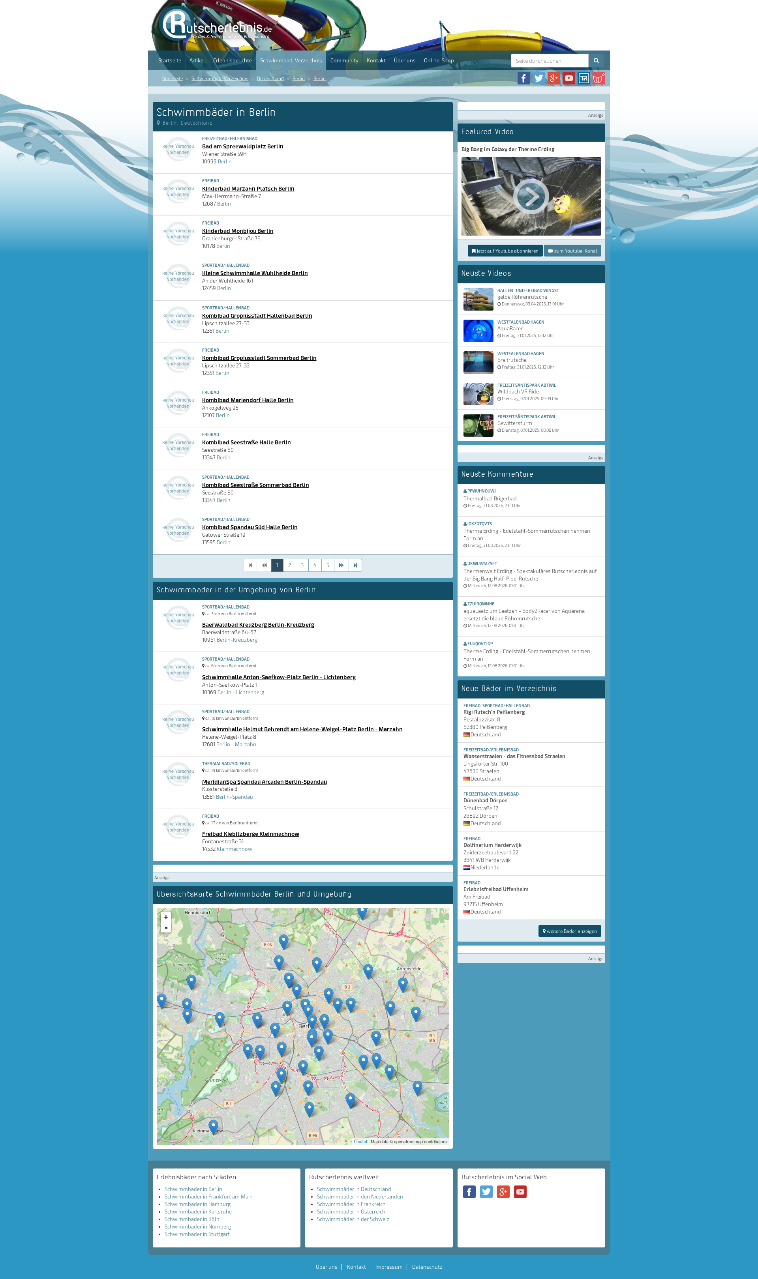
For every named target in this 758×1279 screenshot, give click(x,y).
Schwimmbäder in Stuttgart (197, 1234)
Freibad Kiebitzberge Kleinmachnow (250, 833)
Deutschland (270, 78)
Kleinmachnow (234, 849)
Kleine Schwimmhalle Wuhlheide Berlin (255, 272)
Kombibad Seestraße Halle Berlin (246, 442)
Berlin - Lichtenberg (241, 692)
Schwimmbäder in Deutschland (354, 1189)
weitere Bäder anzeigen (571, 931)
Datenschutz (427, 1267)
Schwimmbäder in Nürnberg (198, 1226)
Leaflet (360, 1141)
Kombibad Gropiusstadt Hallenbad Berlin (257, 315)
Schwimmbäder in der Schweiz (353, 1219)
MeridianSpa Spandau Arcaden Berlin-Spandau (264, 781)
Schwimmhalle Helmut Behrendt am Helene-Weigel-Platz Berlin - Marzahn (302, 728)
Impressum (389, 1267)
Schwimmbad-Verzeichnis (291, 60)
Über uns (405, 60)
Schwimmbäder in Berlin (193, 1189)
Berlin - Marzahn (236, 744)
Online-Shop (439, 60)
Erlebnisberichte (232, 60)
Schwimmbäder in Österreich (351, 1211)
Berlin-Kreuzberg (237, 640)
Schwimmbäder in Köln (192, 1219)
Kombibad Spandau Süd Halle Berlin (250, 526)
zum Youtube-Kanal (575, 250)
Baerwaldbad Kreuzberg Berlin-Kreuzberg (258, 624)
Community (344, 60)
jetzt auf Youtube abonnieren (507, 250)
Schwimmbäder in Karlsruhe (198, 1211)
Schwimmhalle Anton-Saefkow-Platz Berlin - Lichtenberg (279, 676)
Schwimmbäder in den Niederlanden (360, 1196)
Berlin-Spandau (234, 797)
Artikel (197, 60)
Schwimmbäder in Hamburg (198, 1204)
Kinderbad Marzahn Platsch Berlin (248, 188)
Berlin (299, 78)
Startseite (169, 60)
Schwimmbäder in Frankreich (351, 1204)
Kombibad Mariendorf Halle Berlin (248, 399)
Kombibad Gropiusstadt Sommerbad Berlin (259, 357)
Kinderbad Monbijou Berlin (238, 230)
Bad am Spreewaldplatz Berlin (242, 146)
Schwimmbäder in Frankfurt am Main (209, 1196)
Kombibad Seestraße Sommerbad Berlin (255, 484)
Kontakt (376, 60)
